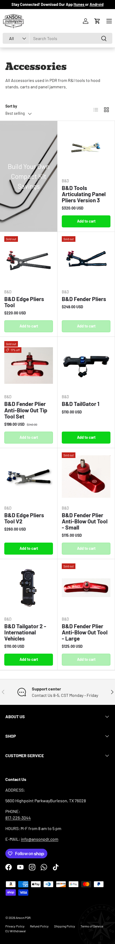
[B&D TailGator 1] (86, 365)
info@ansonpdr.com (39, 839)
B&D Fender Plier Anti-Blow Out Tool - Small (85, 521)
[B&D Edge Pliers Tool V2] (28, 476)
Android (96, 4)
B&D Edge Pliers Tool (24, 301)
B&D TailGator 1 (80, 403)
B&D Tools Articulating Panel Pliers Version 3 (84, 193)
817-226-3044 (18, 817)
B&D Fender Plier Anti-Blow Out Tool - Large (85, 632)
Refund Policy (39, 926)
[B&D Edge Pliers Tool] (28, 260)
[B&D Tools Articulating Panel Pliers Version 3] (86, 149)
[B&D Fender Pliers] (86, 260)
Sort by (11, 106)
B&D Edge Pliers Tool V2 (24, 518)
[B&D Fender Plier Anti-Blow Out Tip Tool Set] (28, 365)
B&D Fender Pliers (84, 298)
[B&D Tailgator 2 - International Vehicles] (28, 587)
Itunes (79, 4)
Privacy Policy (15, 926)
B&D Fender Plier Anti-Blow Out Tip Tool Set (25, 409)
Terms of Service (91, 926)
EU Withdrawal (15, 931)
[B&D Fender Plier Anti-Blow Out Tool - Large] (86, 587)
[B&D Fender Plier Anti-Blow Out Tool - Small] (86, 476)
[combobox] (57, 38)
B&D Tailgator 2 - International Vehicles (25, 632)
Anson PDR (23, 917)
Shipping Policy (64, 926)
